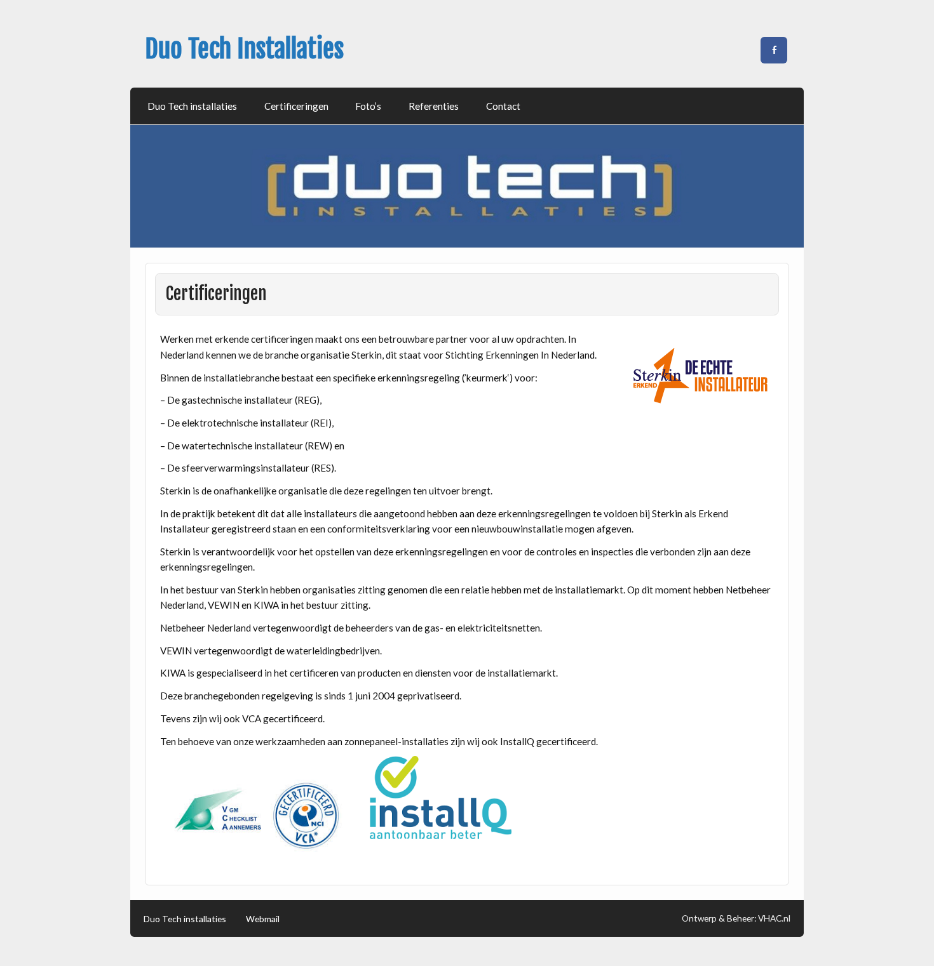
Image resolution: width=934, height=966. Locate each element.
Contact (503, 106)
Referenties (434, 106)
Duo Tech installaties (192, 106)
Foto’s (368, 106)
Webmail (263, 919)
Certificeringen (296, 106)
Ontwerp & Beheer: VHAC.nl (736, 918)
